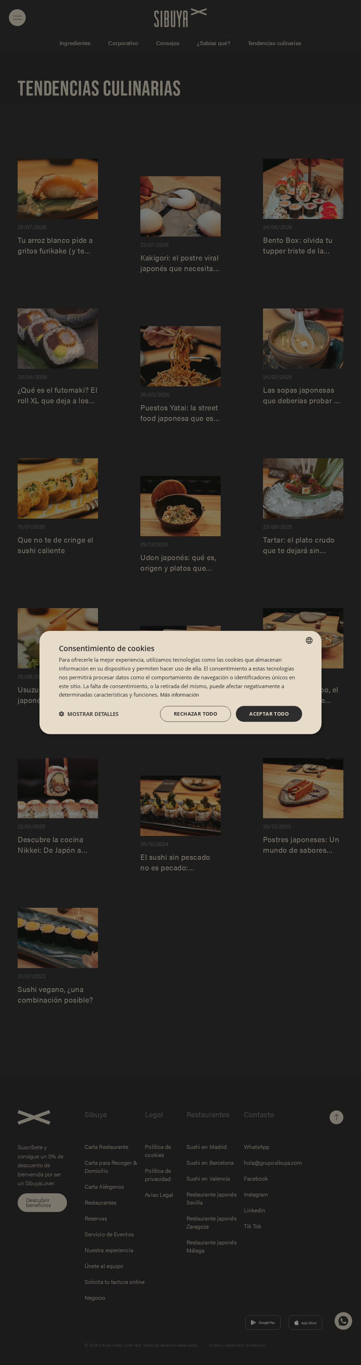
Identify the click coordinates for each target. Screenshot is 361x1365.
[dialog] (180, 682)
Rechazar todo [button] (195, 713)
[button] (88, 714)
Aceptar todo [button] (269, 713)
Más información (179, 694)
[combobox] (309, 640)
